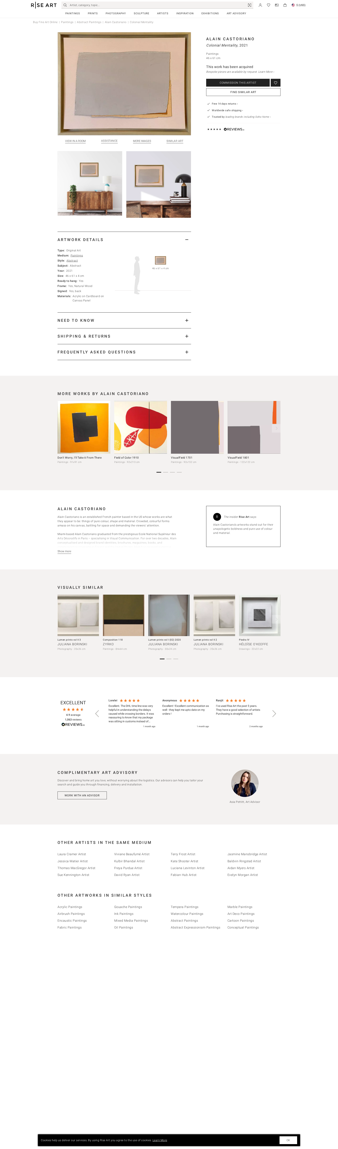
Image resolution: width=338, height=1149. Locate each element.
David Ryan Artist (127, 875)
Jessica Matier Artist (73, 861)
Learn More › (266, 71)
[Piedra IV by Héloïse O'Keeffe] (259, 615)
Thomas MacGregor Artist (76, 868)
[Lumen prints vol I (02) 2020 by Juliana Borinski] (169, 615)
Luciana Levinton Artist (188, 868)
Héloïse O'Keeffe (253, 644)
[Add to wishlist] (275, 83)
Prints (93, 13)
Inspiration (185, 13)
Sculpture (141, 13)
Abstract (72, 260)
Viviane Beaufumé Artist (132, 854)
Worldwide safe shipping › (227, 110)
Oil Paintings (123, 927)
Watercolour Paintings (187, 914)
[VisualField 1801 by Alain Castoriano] (254, 427)
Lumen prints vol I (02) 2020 (164, 639)
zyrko (108, 644)
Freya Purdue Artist (128, 868)
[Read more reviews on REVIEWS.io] (73, 725)
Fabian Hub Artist (184, 875)
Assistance (109, 140)
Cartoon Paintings (240, 920)
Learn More (160, 1140)
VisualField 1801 (238, 457)
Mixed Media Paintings (131, 920)
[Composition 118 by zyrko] (123, 615)
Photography (116, 13)
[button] (97, 713)
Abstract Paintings (89, 22)
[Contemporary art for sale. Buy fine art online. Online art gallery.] (44, 5)
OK (288, 1140)
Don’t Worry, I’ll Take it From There (80, 457)
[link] (249, 5)
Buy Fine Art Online (45, 22)
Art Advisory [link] (236, 13)
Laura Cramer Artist (72, 854)
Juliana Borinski (72, 644)
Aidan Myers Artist (240, 868)
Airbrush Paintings (71, 914)
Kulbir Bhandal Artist (129, 861)
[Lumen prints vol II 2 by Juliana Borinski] (214, 615)
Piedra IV (244, 639)
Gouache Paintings (128, 907)
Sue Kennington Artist (73, 875)
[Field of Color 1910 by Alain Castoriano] (140, 427)
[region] (185, 714)
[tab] (124, 239)
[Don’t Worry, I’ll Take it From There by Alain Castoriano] (84, 427)
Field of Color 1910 (126, 457)
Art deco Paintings (241, 914)
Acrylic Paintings (70, 907)
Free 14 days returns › (225, 103)
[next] (276, 428)
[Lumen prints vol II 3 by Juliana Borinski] (78, 615)
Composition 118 (113, 639)
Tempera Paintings (185, 907)
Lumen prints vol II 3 (69, 639)
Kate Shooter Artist (184, 861)
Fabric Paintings (70, 927)
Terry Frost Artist (183, 854)
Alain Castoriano (116, 22)
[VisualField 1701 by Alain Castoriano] (197, 427)
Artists (162, 13)
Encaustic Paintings (72, 920)
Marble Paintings (240, 907)
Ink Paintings (124, 914)
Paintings (72, 13)
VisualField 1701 (181, 457)
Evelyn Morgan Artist (242, 875)
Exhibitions (210, 13)
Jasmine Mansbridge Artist (247, 854)
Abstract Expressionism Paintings (195, 927)
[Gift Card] (277, 5)
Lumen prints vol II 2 (205, 639)
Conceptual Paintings (243, 927)
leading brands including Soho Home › (248, 116)
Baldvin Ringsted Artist (244, 861)
